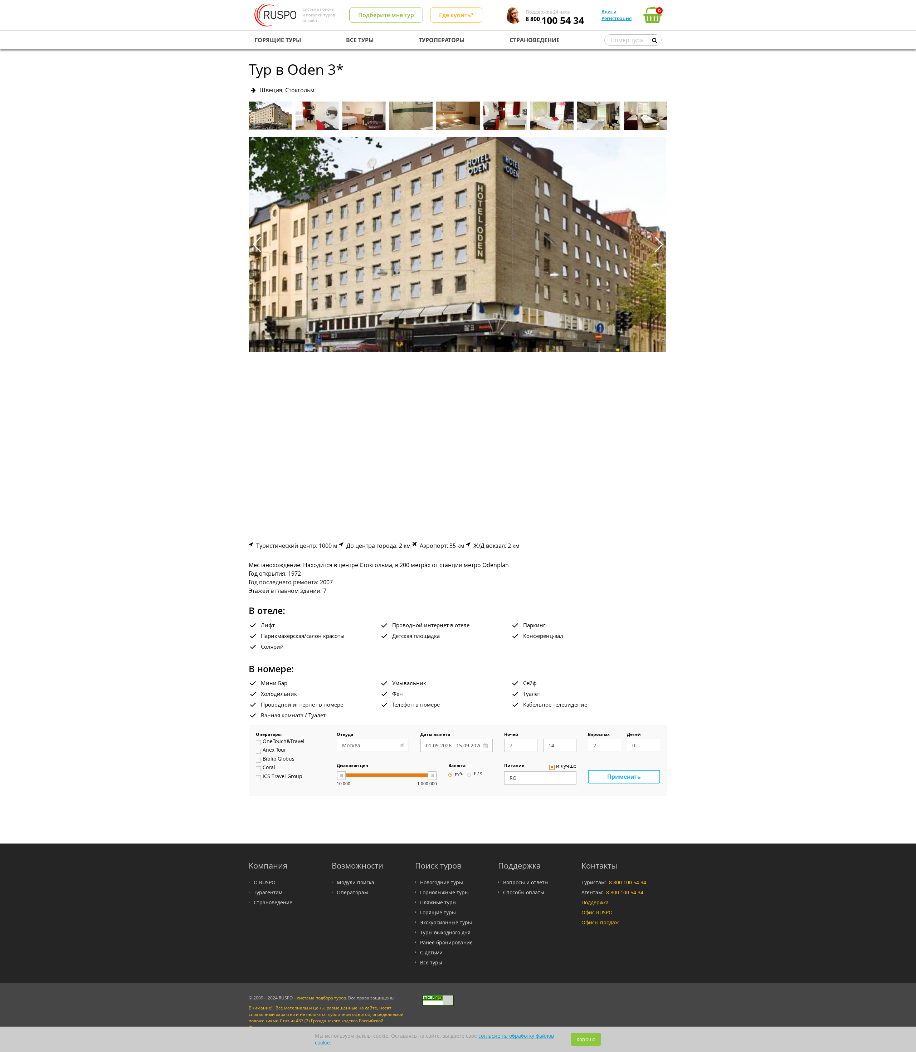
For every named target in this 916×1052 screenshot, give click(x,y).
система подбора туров (321, 998)
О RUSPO (265, 882)
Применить (624, 777)
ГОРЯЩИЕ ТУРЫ (277, 40)
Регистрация (616, 18)
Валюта (457, 765)
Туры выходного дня (445, 932)
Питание (514, 765)
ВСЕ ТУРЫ (360, 40)
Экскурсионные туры (446, 922)
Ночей (511, 734)
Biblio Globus (278, 759)
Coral (269, 768)
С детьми (431, 952)
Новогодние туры (441, 882)
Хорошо (585, 1039)
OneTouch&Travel (283, 741)
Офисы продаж (600, 922)
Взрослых (599, 734)
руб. (459, 774)
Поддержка (595, 902)
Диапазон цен (352, 765)
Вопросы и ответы (526, 882)
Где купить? (456, 15)
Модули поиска (355, 882)
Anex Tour (274, 750)
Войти (609, 11)
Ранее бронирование (446, 942)
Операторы (269, 734)
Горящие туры (438, 912)
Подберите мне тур (386, 15)
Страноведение (273, 902)
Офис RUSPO (597, 912)
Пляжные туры (438, 902)
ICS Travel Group (282, 777)
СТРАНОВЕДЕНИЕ (535, 40)
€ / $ (478, 774)
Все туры (431, 962)
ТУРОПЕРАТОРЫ (442, 40)
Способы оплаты (523, 892)
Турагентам (268, 892)
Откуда (345, 734)
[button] (659, 244)
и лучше (566, 766)
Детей (634, 734)
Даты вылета (435, 734)
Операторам (352, 892)
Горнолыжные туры (444, 892)
